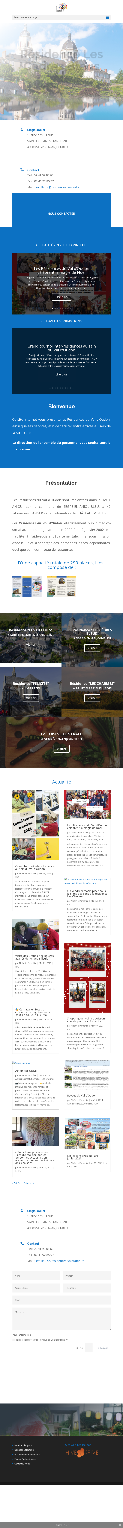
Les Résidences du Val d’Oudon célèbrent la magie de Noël (61, 270)
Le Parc (19, 1171)
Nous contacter (61, 214)
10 (73, 388)
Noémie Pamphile (27, 873)
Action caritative (26, 1070)
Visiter (31, 644)
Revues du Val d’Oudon (81, 1095)
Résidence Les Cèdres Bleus (61, 55)
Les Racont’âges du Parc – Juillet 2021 (83, 1157)
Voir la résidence (61, 77)
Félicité (97, 836)
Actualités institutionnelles (27, 1078)
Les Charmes (48, 1078)
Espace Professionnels (25, 1459)
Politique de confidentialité (27, 1454)
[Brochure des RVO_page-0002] (61, 596)
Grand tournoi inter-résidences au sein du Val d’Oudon (61, 348)
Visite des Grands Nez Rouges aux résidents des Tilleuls (34, 957)
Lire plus (61, 297)
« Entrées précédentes (23, 1183)
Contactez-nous (22, 1463)
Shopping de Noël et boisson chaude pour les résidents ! (86, 1020)
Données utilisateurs (24, 1449)
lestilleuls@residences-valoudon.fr (59, 187)
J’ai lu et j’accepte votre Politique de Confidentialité (40, 1339)
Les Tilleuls (92, 839)
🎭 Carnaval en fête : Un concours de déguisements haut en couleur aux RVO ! (32, 1012)
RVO (17, 877)
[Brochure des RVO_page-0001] (27, 596)
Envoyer (103, 1348)
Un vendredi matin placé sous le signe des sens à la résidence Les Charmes (87, 893)
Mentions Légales (23, 1445)
